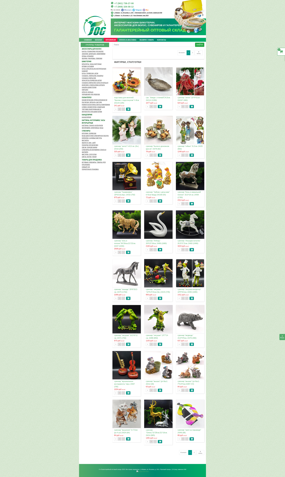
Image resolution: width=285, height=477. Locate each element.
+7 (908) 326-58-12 (124, 6)
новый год (86, 167)
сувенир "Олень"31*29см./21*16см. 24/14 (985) (156, 432)
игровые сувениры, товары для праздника (94, 163)
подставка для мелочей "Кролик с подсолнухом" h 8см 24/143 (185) (126, 100)
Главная (88, 40)
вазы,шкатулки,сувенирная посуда (95, 136)
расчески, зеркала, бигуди (92, 102)
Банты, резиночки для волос (93, 51)
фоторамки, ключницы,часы (92, 128)
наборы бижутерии (89, 87)
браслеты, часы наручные (92, 64)
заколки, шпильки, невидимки (93, 54)
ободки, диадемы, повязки (92, 58)
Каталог (98, 40)
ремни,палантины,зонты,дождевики (95, 105)
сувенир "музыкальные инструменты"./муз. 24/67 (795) (124, 384)
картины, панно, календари (92, 125)
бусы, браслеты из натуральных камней (94, 70)
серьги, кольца (87, 92)
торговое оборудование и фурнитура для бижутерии (92, 110)
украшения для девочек (91, 94)
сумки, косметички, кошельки (93, 107)
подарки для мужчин (90, 145)
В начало (182, 52)
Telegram (138, 10)
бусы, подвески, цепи (90, 73)
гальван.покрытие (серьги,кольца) (95, 83)
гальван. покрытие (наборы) (92, 76)
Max (147, 10)
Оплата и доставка (127, 40)
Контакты (161, 40)
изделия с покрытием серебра (93, 85)
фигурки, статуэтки (89, 154)
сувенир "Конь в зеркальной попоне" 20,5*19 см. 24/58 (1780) (189, 194)
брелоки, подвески (89, 133)
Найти (199, 45)
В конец (199, 52)
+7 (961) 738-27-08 (124, 3)
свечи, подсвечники (89, 147)
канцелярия (86, 117)
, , (138, 12)
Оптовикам (111, 40)
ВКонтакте (128, 10)
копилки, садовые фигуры (92, 138)
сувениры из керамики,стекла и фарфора (94, 151)
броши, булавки (88, 66)
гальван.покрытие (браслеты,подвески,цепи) (92, 79)
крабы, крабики (88, 56)
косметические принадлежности (94, 100)
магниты (85, 140)
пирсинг (85, 90)
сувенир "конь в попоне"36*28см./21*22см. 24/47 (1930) (125, 243)
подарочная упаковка (90, 169)
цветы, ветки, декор (89, 157)
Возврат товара (147, 40)
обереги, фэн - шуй (89, 143)
